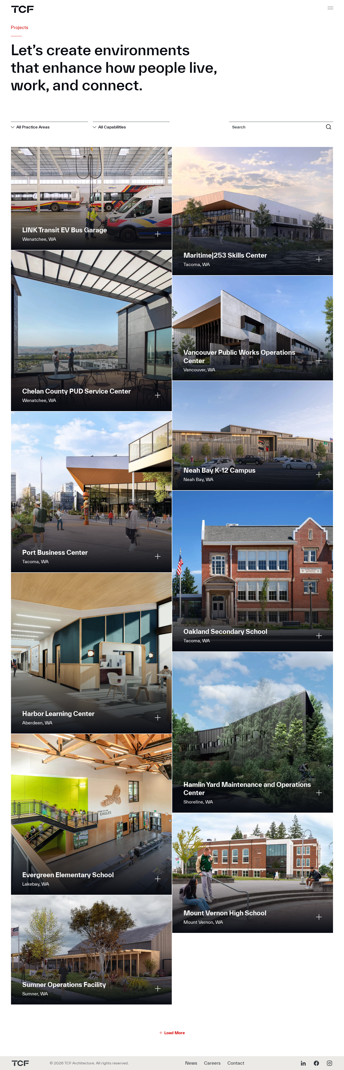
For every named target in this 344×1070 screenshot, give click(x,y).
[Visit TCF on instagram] (329, 1063)
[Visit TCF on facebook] (316, 1063)
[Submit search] (328, 126)
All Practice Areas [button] (33, 127)
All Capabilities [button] (112, 127)
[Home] (22, 9)
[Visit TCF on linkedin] (303, 1063)
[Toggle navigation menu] (330, 8)
